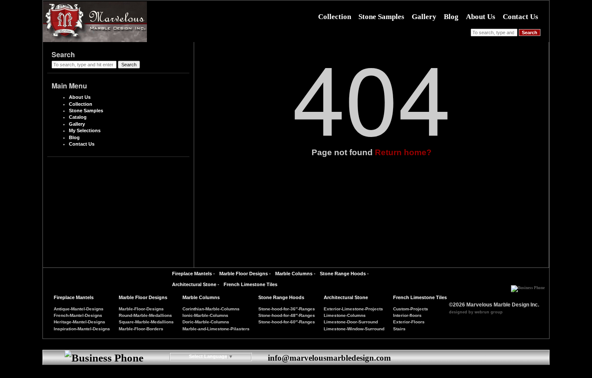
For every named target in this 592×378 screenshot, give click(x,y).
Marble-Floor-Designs (141, 308)
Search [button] (529, 32)
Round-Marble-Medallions (145, 315)
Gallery (424, 17)
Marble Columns (293, 273)
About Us (480, 17)
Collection (334, 17)
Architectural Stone (194, 284)
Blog (451, 17)
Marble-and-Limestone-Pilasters (216, 328)
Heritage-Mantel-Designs (79, 321)
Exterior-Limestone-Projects (353, 308)
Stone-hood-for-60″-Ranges (286, 321)
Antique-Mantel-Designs (79, 308)
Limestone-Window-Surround (354, 328)
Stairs (399, 328)
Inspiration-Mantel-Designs (82, 328)
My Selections (85, 130)
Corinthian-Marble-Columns (211, 308)
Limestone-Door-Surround (351, 321)
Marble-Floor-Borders (141, 328)
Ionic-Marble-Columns (205, 315)
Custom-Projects (410, 308)
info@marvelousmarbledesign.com (329, 357)
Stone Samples (381, 17)
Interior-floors (407, 315)
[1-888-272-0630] (528, 286)
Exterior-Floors (409, 321)
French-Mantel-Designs (78, 315)
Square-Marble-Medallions (146, 321)
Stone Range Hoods (343, 273)
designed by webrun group (476, 312)
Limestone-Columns (345, 315)
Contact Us (520, 17)
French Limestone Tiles (250, 284)
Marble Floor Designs (243, 273)
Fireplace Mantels (192, 273)
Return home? (403, 152)
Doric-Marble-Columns (205, 321)
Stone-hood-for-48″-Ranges (286, 315)
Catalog (78, 117)
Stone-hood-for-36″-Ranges (286, 308)
